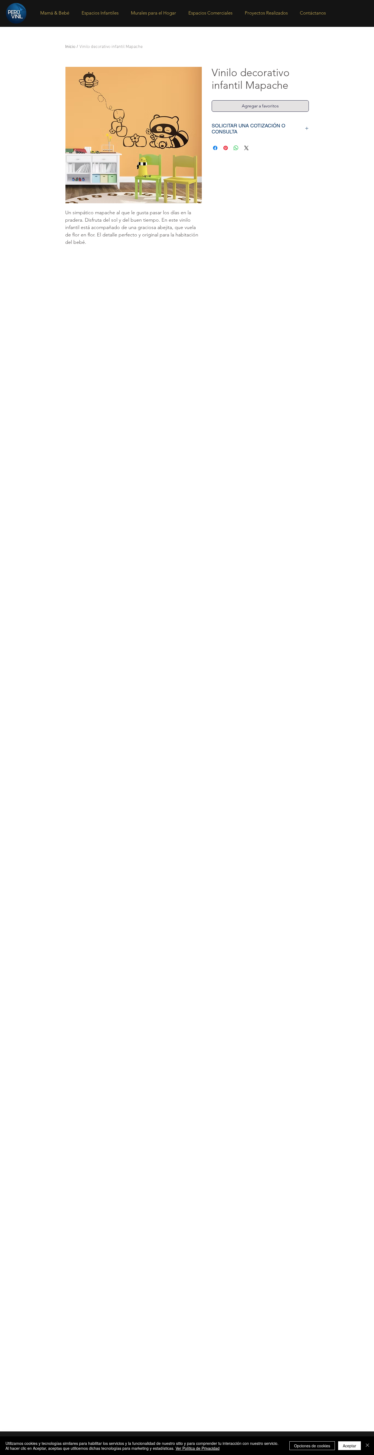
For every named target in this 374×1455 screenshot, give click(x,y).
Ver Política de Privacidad (198, 1448)
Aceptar (349, 1445)
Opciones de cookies (312, 1445)
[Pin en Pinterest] (225, 148)
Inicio (70, 47)
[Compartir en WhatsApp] (236, 148)
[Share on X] (246, 148)
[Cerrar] (367, 1446)
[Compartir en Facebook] (215, 148)
